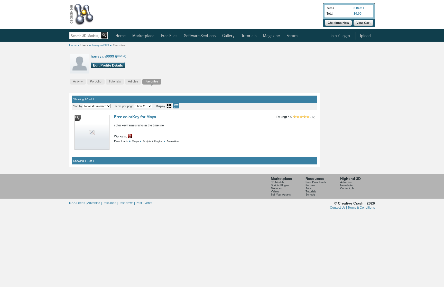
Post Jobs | (110, 203)
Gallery (228, 36)
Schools (311, 194)
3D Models (277, 182)
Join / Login (340, 36)
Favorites (119, 45)
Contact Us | (339, 207)
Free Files (169, 36)
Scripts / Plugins (153, 141)
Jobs (309, 188)
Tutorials (248, 36)
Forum (292, 36)
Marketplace (143, 36)
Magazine (271, 36)
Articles (133, 81)
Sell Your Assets (281, 194)
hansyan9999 (100, 45)
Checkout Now (338, 23)
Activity (78, 81)
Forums (310, 185)
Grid (169, 105)
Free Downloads (316, 182)
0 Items (359, 8)
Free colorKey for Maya (135, 117)
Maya (135, 141)
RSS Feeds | (78, 203)
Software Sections (200, 36)
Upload (364, 36)
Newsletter (347, 185)
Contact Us (347, 188)
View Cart (363, 23)
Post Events (144, 203)
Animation (172, 141)
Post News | (127, 203)
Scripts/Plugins (280, 185)
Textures (276, 188)
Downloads (121, 141)
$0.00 (358, 13)
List (176, 105)
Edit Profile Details (108, 65)
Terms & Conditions (361, 207)
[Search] (104, 35)
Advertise (346, 182)
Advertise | (95, 203)
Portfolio (95, 81)
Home (120, 36)
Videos (275, 191)
